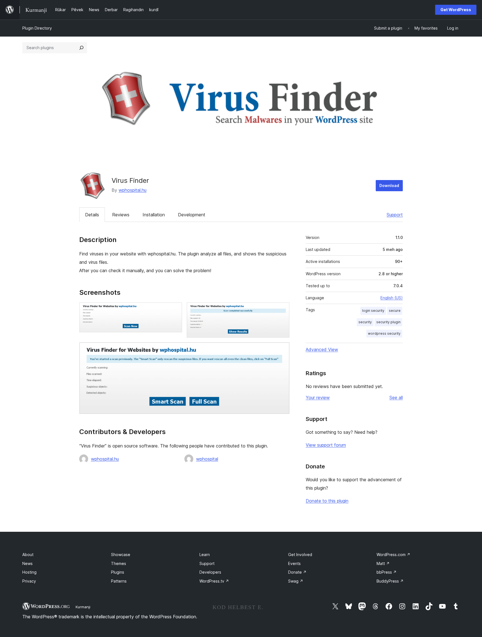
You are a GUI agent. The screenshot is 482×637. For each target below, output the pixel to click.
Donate (297, 572)
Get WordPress (455, 9)
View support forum (326, 445)
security (365, 322)
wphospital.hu (132, 190)
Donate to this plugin (327, 501)
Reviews (120, 214)
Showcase (120, 554)
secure (395, 310)
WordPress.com (393, 554)
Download (389, 185)
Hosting (29, 572)
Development (191, 214)
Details (92, 214)
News (27, 563)
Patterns (119, 581)
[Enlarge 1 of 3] (174, 310)
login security (373, 310)
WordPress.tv (214, 581)
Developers (210, 572)
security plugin (388, 322)
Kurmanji (83, 607)
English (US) (391, 297)
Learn (204, 554)
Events (294, 563)
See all (396, 397)
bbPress (387, 572)
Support (395, 214)
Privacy (29, 581)
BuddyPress (390, 581)
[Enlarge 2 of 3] (282, 310)
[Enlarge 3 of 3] (282, 350)
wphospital (207, 459)
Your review (318, 397)
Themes (118, 563)
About (27, 554)
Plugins (117, 572)
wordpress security (384, 333)
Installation (154, 214)
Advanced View (322, 349)
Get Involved (300, 554)
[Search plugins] (81, 47)
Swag (295, 581)
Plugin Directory (37, 28)
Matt (383, 563)
